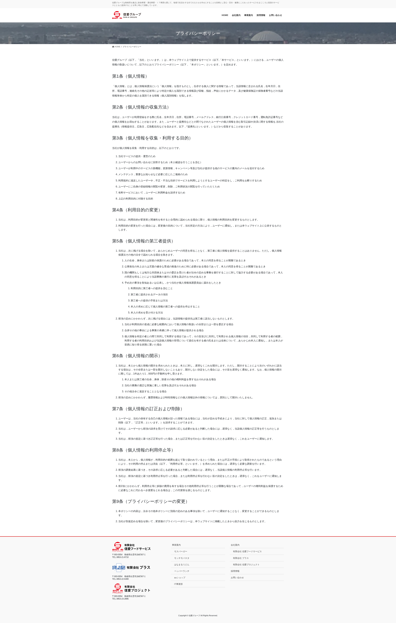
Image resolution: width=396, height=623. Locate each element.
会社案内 (235, 545)
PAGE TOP (384, 601)
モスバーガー (180, 551)
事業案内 (176, 545)
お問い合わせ (237, 577)
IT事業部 (178, 584)
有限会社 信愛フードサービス (247, 551)
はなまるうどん (181, 564)
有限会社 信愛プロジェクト (246, 564)
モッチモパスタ (181, 558)
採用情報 (235, 571)
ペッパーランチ (181, 571)
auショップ (179, 577)
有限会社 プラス (241, 558)
